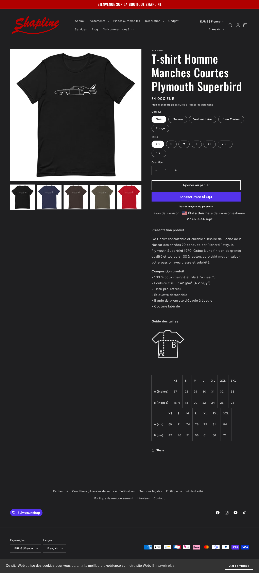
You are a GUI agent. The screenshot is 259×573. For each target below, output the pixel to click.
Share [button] (160, 450)
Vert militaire (202, 119)
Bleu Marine (231, 119)
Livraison (143, 498)
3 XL (159, 153)
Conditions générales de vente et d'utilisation (103, 491)
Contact (159, 498)
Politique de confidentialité (184, 491)
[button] (99, 21)
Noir (159, 119)
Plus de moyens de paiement (196, 206)
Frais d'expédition (163, 104)
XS (158, 144)
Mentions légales (150, 491)
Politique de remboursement (114, 498)
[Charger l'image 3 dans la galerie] (76, 197)
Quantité (157, 162)
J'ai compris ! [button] (239, 565)
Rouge (160, 128)
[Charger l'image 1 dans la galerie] (22, 197)
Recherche (60, 491)
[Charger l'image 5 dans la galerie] (129, 197)
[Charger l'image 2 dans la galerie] (49, 197)
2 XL (225, 144)
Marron (178, 119)
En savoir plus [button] (163, 565)
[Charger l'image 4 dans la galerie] (102, 197)
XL (209, 144)
